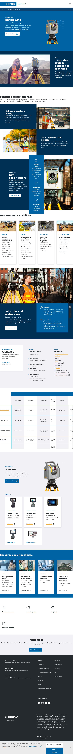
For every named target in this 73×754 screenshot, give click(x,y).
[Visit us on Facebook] (46, 703)
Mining (39, 684)
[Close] (70, 747)
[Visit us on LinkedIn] (39, 703)
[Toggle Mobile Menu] (70, 3)
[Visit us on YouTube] (49, 703)
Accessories (57, 365)
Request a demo (10, 34)
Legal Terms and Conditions (43, 736)
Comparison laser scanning (61, 375)
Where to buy (34, 650)
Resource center (58, 676)
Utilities (40, 676)
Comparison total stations (61, 372)
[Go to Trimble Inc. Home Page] (12, 717)
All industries (41, 664)
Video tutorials (58, 363)
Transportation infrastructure (45, 672)
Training (57, 360)
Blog (55, 672)
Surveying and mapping (43, 668)
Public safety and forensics (44, 688)
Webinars (57, 358)
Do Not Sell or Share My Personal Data (54, 745)
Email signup (57, 668)
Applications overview (60, 370)
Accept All (54, 752)
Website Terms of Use (42, 739)
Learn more (9, 328)
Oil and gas (40, 680)
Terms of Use (32, 746)
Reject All (54, 749)
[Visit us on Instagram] (42, 703)
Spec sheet (14, 195)
